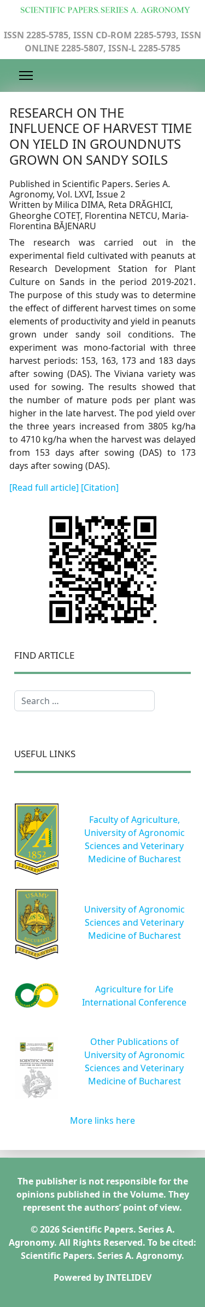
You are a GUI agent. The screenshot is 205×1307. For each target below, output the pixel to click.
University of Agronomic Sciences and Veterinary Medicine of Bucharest (134, 922)
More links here (102, 1120)
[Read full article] (45, 487)
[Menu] (26, 75)
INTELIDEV (128, 1277)
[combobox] (84, 700)
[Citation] (100, 487)
